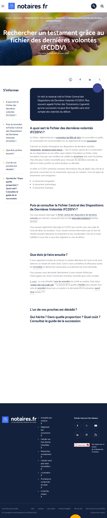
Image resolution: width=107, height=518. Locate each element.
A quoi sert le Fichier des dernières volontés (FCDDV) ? (12, 108)
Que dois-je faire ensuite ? (14, 152)
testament (78, 156)
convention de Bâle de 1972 (68, 137)
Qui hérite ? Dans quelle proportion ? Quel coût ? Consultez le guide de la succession (14, 188)
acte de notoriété (62, 281)
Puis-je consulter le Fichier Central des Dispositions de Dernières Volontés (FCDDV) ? (14, 132)
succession (92, 141)
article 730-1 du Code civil (42, 285)
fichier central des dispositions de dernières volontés (63, 216)
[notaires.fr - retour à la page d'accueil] (28, 6)
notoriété (41, 288)
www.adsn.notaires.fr (81, 218)
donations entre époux (52, 150)
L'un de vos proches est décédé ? (11, 165)
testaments (36, 150)
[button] (3, 6)
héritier (82, 285)
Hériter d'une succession (43, 18)
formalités (37, 267)
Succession (17, 18)
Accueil (8, 18)
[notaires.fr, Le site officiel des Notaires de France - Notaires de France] (17, 419)
